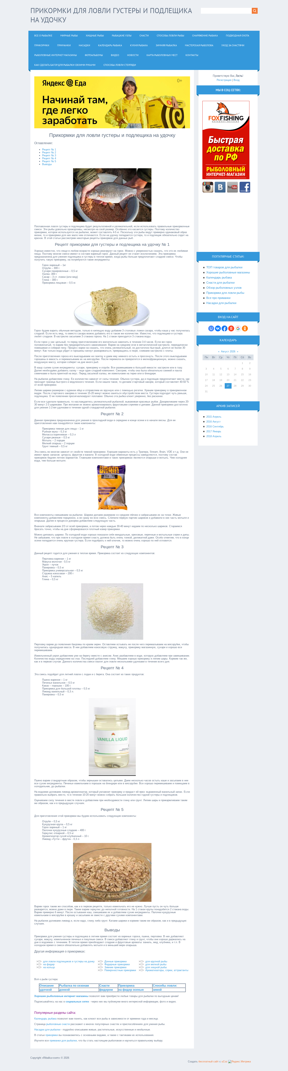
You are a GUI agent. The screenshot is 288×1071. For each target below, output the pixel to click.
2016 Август (213, 421)
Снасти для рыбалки (220, 282)
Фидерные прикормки (117, 964)
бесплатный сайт (208, 1061)
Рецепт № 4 (49, 158)
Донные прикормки (115, 961)
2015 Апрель (213, 416)
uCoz (224, 1061)
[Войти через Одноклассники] (245, 328)
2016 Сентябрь (215, 426)
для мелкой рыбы (155, 964)
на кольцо (49, 967)
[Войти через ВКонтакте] (218, 328)
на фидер (48, 964)
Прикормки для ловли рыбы (225, 292)
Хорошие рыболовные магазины (228, 272)
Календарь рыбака (45, 1018)
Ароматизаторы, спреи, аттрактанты (166, 970)
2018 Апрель (213, 436)
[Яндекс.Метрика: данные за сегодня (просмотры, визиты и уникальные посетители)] (239, 1061)
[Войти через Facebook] (224, 328)
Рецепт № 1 (49, 149)
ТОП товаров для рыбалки (224, 267)
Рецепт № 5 (49, 161)
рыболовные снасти (58, 1024)
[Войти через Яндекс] (231, 328)
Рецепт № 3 (49, 155)
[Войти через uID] (211, 328)
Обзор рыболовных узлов (224, 287)
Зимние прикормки (115, 967)
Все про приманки (218, 297)
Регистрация (224, 80)
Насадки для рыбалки (47, 1029)
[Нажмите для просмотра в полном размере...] (112, 220)
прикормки (51, 1035)
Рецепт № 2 (49, 152)
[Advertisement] (228, 224)
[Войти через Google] (238, 328)
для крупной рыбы (156, 961)
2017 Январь (213, 431)
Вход (237, 80)
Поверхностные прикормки (120, 970)
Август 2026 (228, 351)
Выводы (47, 164)
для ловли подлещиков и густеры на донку (69, 961)
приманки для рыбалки (63, 1040)
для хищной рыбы (156, 967)
